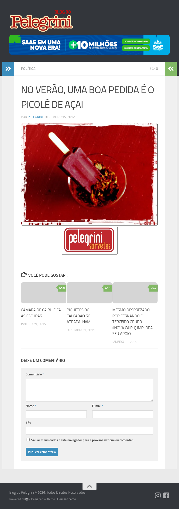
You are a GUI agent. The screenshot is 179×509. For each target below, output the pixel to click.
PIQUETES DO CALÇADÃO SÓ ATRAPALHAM (78, 316)
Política (28, 68)
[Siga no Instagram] (158, 495)
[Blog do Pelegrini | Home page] (41, 21)
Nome (31, 406)
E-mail (97, 406)
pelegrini (35, 117)
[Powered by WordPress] (26, 499)
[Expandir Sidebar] (8, 69)
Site (28, 422)
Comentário (35, 374)
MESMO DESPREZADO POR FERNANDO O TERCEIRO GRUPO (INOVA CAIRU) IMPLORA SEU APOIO (132, 322)
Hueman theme (66, 499)
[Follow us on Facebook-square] (166, 495)
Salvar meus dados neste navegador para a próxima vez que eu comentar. (82, 440)
